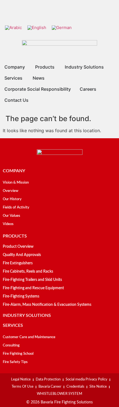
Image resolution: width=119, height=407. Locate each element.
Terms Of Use (22, 386)
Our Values (11, 216)
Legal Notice (21, 379)
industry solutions (27, 315)
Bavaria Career (49, 386)
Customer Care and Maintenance (29, 337)
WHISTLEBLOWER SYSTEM (59, 394)
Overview (10, 191)
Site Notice (98, 386)
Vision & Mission (16, 182)
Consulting (11, 345)
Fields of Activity (16, 207)
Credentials (75, 386)
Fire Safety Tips (15, 362)
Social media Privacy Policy (86, 379)
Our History (12, 199)
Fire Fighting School (18, 354)
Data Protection (48, 379)
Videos (8, 224)
